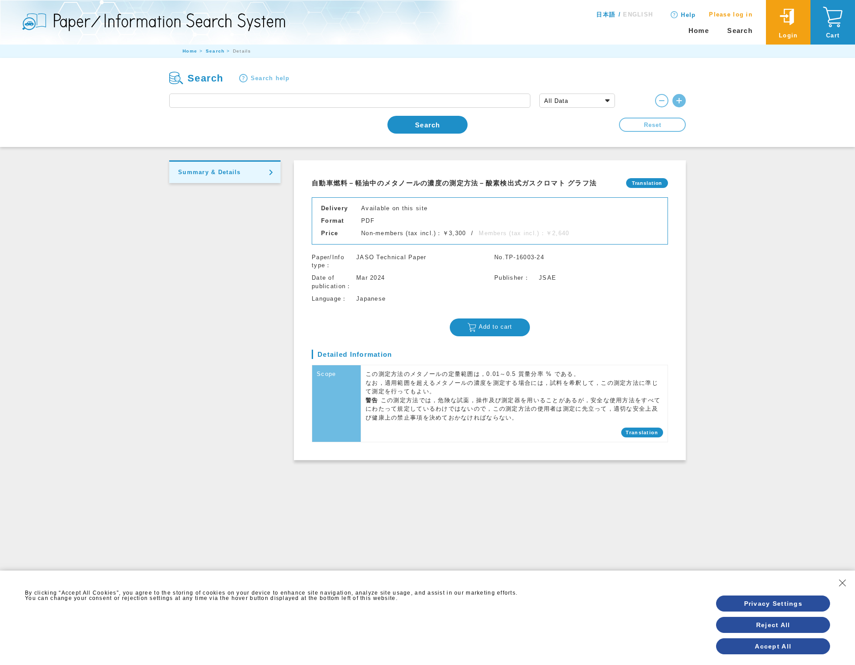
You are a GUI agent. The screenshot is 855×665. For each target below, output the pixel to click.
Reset (652, 125)
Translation (642, 432)
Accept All (773, 646)
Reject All (773, 624)
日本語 (605, 14)
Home (698, 30)
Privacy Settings (773, 603)
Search (740, 30)
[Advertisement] (490, 527)
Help (688, 15)
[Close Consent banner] (842, 583)
